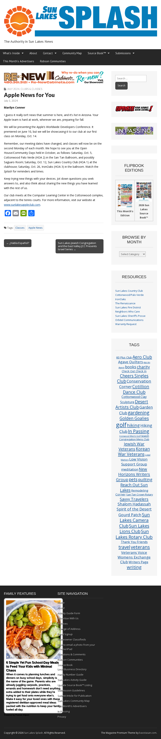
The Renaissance (125, 303)
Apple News (35, 227)
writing (134, 567)
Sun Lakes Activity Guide (72, 680)
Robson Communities (53, 61)
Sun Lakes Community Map (74, 701)
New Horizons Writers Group (133, 474)
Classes (20, 227)
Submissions (123, 53)
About (33, 53)
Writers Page (138, 562)
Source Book (65, 665)
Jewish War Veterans (132, 446)
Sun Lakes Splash (33, 732)
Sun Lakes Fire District (128, 307)
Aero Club (142, 357)
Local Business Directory (72, 669)
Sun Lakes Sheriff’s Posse (130, 316)
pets (133, 479)
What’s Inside (11, 53)
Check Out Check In (134, 371)
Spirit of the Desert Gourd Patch (134, 511)
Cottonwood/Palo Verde (129, 295)
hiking (133, 425)
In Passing (138, 431)
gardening (138, 412)
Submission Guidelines (71, 690)
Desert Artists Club (131, 404)
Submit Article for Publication (74, 695)
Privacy (62, 716)
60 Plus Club (124, 357)
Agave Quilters (130, 362)
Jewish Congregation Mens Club (134, 437)
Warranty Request (125, 324)
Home (61, 602)
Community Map (72, 53)
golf (121, 425)
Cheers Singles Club (132, 378)
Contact (48, 53)
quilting (145, 479)
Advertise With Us (68, 618)
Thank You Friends (134, 542)
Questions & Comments (72, 654)
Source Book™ (97, 53)
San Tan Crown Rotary (139, 494)
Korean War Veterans (134, 451)
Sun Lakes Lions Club (134, 528)
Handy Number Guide (70, 674)
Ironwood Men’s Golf (130, 436)
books (130, 367)
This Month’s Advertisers (18, 61)
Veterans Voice (134, 552)
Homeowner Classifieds (72, 639)
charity (143, 367)
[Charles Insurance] (53, 77)
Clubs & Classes (31, 89)
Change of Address (69, 629)
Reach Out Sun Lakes (134, 487)
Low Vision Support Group (134, 461)
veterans (140, 547)
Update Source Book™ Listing (75, 685)
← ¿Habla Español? (17, 243)
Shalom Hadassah (134, 504)
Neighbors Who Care (127, 311)
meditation (129, 469)
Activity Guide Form (69, 613)
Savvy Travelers (134, 499)
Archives (63, 623)
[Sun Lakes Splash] (80, 19)
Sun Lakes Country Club (129, 291)
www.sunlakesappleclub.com (22, 204)
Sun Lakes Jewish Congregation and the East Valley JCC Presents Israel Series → (77, 246)
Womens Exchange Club (134, 559)
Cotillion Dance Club (136, 389)
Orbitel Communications (129, 320)
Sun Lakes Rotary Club (134, 534)
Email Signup (65, 634)
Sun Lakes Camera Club (134, 520)
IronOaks (120, 299)
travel (124, 547)
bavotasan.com (147, 732)
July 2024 (13, 89)
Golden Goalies (134, 418)
